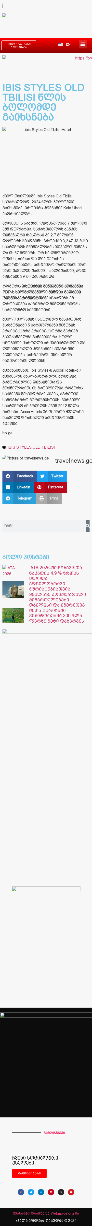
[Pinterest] (51, 1192)
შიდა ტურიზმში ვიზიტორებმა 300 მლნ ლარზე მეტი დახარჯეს (56, 616)
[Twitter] (31, 1192)
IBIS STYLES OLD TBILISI (31, 447)
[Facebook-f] (21, 1192)
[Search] (88, 526)
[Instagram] (61, 1192)
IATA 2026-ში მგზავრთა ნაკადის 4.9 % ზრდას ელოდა (55, 573)
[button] (83, 44)
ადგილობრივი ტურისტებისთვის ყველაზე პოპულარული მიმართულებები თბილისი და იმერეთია (57, 594)
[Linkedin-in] (41, 1192)
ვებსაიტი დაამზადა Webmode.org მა (46, 1213)
